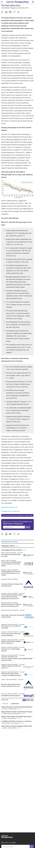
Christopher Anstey (7, 713)
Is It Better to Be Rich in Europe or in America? (16, 721)
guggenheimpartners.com (9, 507)
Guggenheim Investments (17, 8)
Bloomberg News (12, 708)
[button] (2, 12)
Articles (5, 703)
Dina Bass (5, 718)
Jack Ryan (5, 727)
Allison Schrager (6, 723)
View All (17, 546)
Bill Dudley (5, 708)
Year (32, 700)
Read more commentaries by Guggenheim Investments (17, 515)
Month (28, 700)
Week (24, 700)
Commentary (15, 703)
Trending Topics (8, 546)
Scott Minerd (6, 8)
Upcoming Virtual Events (11, 550)
